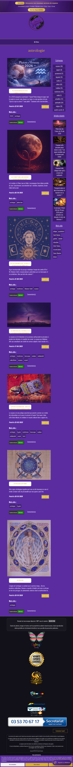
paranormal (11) (59, 73)
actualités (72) (59, 99)
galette (55, 238)
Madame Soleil (28, 289)
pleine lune (20, 202)
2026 (11, 116)
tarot (24, 436)
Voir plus (45, 107)
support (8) (59, 70)
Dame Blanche (57, 253)
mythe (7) (59, 81)
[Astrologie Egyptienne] (29, 464)
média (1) (59, 95)
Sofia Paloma (56, 246)
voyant (26, 360)
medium (34, 356)
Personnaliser (12, 764)
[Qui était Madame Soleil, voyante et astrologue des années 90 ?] (29, 237)
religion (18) (59, 106)
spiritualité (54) (59, 102)
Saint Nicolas (56, 235)
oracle (19, 436)
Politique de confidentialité (13, 761)
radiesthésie (13, 360)
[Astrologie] (29, 548)
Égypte (19, 432)
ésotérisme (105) (59, 91)
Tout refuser (37, 764)
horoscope (27, 356)
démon (55, 257)
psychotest (61, 231)
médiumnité (41, 356)
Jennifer (60, 238)
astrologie (17, 116)
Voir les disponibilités (36, 10)
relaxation (55, 242)
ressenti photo (57, 249)
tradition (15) (59, 88)
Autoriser (20, 122)
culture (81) (59, 84)
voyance (36, 289)
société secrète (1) (59, 110)
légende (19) (59, 77)
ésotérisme (20, 289)
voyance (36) (59, 66)
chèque (55, 231)
